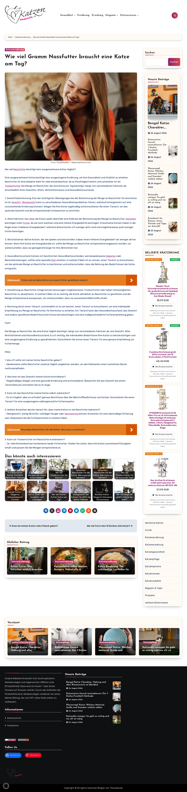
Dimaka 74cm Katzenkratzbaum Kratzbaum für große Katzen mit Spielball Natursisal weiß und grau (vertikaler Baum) (163, 291)
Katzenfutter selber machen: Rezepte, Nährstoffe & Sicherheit (71, 569)
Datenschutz (14, 718)
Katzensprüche (153, 566)
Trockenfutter (12, 185)
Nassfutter (19, 169)
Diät (53, 260)
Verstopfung (71, 413)
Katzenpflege (152, 559)
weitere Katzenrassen (156, 602)
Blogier (101, 788)
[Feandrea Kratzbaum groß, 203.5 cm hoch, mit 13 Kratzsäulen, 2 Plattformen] (162, 339)
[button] (6, 786)
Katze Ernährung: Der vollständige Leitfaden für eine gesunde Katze (113, 569)
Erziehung (97, 15)
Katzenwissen (152, 573)
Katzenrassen (128, 15)
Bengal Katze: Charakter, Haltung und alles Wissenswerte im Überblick (26, 650)
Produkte (150, 595)
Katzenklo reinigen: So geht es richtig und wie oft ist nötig (158, 650)
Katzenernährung (15, 50)
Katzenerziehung (154, 544)
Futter (26, 223)
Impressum (13, 725)
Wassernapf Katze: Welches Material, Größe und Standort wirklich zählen (156, 173)
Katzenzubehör (153, 581)
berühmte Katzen (154, 523)
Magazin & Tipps (153, 588)
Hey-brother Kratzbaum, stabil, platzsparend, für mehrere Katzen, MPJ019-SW (162, 482)
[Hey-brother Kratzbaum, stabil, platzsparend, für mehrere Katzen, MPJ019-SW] (162, 467)
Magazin (111, 15)
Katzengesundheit (155, 552)
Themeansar (116, 788)
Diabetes (111, 256)
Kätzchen (131, 218)
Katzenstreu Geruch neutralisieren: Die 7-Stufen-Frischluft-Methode (71, 650)
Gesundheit (67, 15)
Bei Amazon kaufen (164, 306)
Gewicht (16, 202)
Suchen (150, 52)
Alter (32, 218)
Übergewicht (29, 202)
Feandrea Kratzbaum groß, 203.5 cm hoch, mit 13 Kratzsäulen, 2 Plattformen (163, 354)
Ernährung (83, 15)
